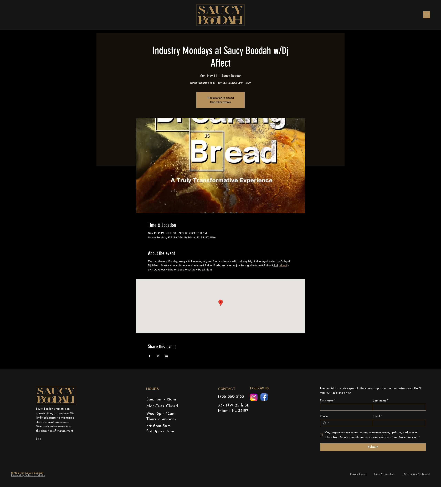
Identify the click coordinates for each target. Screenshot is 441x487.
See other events (220, 102)
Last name (380, 400)
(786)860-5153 (231, 397)
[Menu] (426, 14)
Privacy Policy (357, 474)
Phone (324, 416)
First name (327, 400)
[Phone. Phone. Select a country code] (325, 423)
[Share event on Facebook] (149, 356)
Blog (38, 439)
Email (377, 416)
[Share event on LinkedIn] (166, 356)
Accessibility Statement (416, 474)
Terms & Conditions (384, 474)
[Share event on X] (158, 356)
